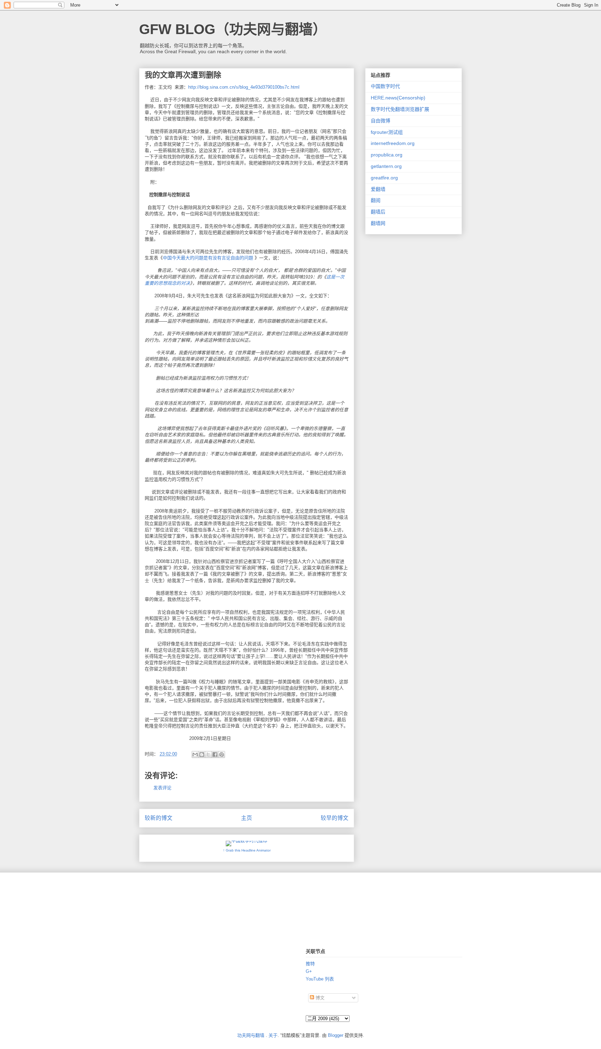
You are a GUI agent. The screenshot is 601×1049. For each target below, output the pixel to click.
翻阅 (375, 200)
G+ (309, 971)
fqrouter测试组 (387, 132)
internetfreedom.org (393, 143)
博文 (319, 997)
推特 (310, 963)
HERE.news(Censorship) (398, 97)
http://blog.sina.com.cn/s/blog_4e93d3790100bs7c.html (243, 87)
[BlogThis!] (201, 754)
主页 (246, 818)
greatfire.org (384, 177)
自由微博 (380, 120)
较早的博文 (334, 818)
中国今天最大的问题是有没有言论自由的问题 (208, 257)
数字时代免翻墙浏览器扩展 (400, 109)
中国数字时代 (385, 86)
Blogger (335, 1035)
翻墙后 (378, 212)
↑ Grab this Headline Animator (247, 850)
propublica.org (386, 155)
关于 (273, 1035)
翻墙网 (378, 223)
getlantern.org (386, 166)
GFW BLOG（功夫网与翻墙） (233, 29)
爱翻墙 (378, 189)
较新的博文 (159, 818)
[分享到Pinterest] (221, 754)
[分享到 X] (208, 754)
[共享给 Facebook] (214, 754)
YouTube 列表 (320, 979)
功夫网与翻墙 (250, 1035)
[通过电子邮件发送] (195, 754)
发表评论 (162, 787)
